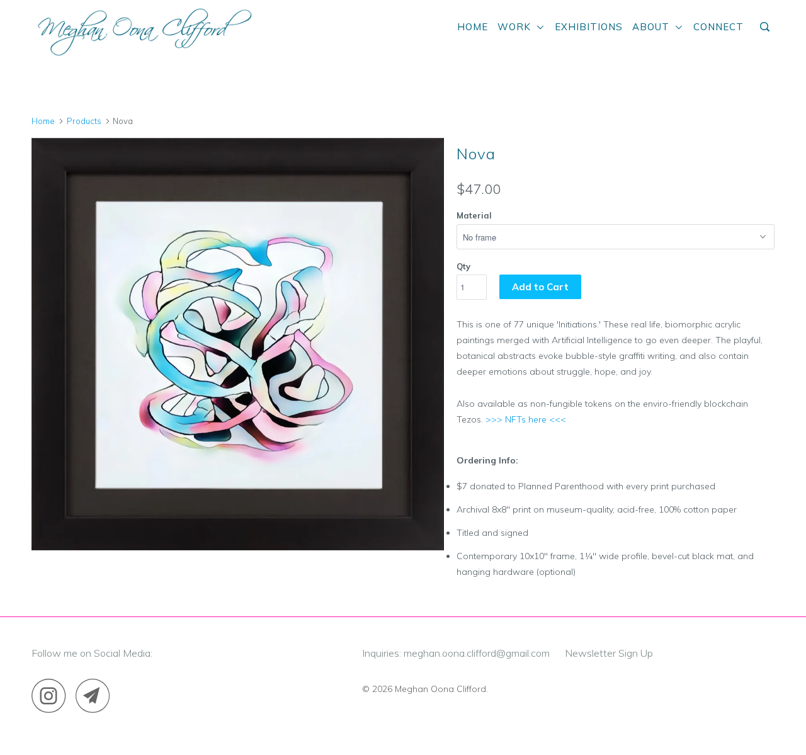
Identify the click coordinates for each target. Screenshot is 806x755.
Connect (718, 27)
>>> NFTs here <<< (525, 419)
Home (472, 27)
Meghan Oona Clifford (440, 689)
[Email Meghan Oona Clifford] (96, 695)
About (654, 27)
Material (474, 215)
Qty (463, 266)
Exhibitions (589, 27)
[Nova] (237, 344)
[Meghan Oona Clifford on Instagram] (52, 695)
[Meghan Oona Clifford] (143, 30)
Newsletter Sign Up (609, 653)
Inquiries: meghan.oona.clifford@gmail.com (456, 653)
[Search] (766, 27)
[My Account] (750, 22)
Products (84, 121)
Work (517, 27)
